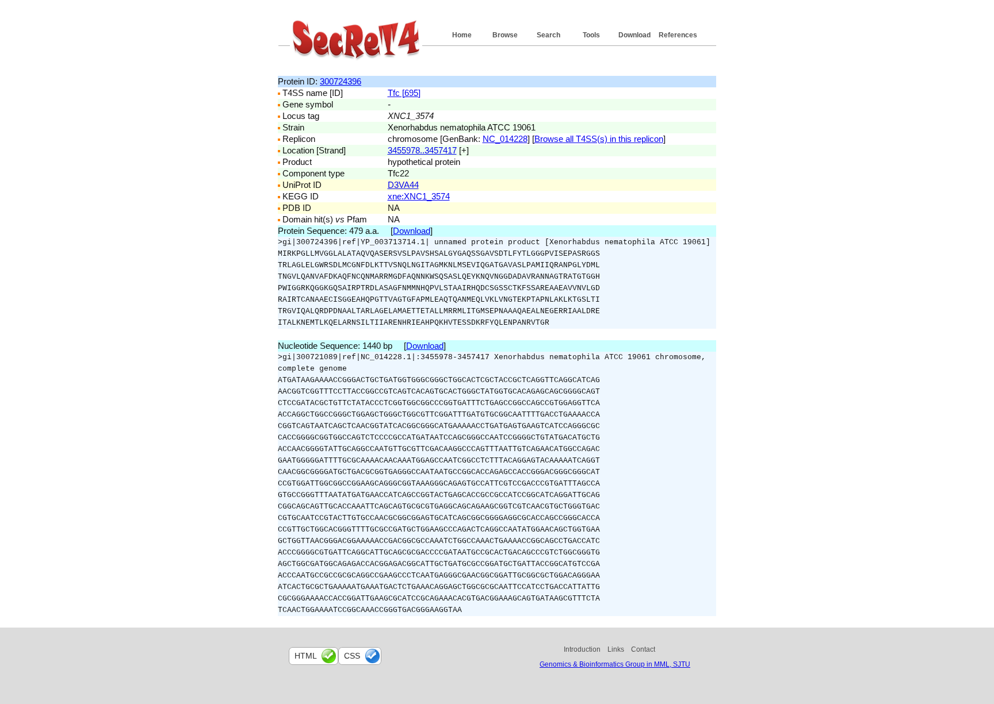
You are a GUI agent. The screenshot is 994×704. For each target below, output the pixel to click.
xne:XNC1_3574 (419, 196)
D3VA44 (403, 185)
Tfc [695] (404, 93)
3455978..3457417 (422, 150)
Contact (643, 649)
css (352, 655)
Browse (505, 35)
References (678, 35)
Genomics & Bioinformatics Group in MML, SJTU (615, 664)
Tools (591, 35)
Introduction (582, 649)
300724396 (340, 81)
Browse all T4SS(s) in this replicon (598, 139)
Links (615, 649)
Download (634, 35)
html (306, 655)
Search (548, 35)
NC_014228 (505, 139)
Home (462, 35)
